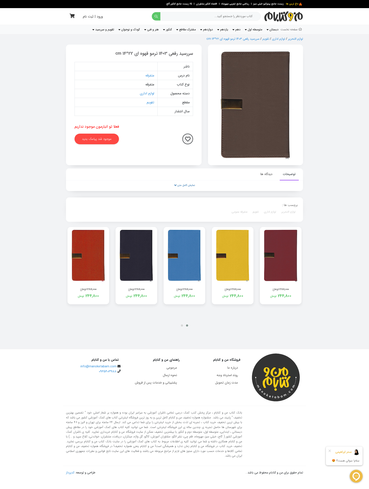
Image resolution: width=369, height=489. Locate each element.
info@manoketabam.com (99, 366)
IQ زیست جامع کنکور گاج (179, 4)
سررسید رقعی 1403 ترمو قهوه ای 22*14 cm (232, 38)
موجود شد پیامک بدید (96, 139)
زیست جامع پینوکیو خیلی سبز (268, 4)
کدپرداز (70, 472)
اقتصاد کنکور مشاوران (206, 4)
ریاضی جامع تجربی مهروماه (235, 4)
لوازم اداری (278, 38)
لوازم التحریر (295, 38)
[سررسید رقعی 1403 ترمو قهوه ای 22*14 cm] (255, 105)
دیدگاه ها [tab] (266, 174)
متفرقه (149, 75)
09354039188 (108, 371)
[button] (187, 325)
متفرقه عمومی (239, 212)
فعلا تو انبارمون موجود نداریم (97, 127)
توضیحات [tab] (289, 174)
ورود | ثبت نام (93, 16)
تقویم (265, 38)
